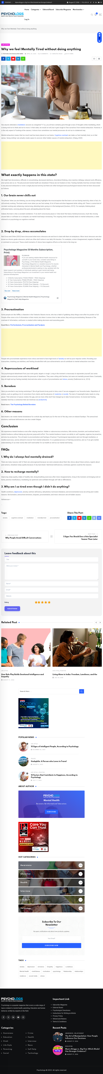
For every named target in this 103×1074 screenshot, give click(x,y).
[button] (96, 622)
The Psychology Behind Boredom (23, 404)
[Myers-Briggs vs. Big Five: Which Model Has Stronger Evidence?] (58, 1050)
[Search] (92, 14)
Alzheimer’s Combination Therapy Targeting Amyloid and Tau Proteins (35, 2)
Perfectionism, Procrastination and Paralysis (27, 325)
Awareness (69, 1033)
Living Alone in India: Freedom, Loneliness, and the (75, 674)
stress (65, 379)
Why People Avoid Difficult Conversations (23, 538)
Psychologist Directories (61, 1010)
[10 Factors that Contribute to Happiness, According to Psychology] (23, 776)
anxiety (61, 359)
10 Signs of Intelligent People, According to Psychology (55, 747)
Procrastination (55, 518)
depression (18, 492)
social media (33, 976)
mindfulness (36, 971)
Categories (35, 10)
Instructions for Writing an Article (64, 1013)
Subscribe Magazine (63, 10)
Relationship (68, 971)
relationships (79, 971)
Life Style (4, 670)
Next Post (91, 534)
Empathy (50, 967)
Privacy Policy (58, 1016)
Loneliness (69, 967)
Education (69, 1046)
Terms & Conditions (59, 1022)
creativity (58, 394)
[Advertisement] (51, 155)
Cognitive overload (61, 135)
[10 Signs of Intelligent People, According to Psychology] (23, 747)
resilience (23, 976)
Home (26, 10)
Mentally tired (41, 518)
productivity (43, 400)
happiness (59, 967)
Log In (26, 19)
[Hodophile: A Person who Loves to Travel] (23, 761)
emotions (41, 967)
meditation (22, 125)
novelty (65, 394)
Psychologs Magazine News (13, 53)
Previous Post (13, 535)
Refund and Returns (59, 1019)
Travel (33, 758)
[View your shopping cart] (95, 14)
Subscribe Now (51, 945)
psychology (57, 971)
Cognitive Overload (17, 518)
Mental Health (24, 971)
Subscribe (51, 812)
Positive (63, 670)
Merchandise (77, 10)
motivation (46, 971)
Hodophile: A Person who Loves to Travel (49, 761)
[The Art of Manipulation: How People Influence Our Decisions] (58, 1037)
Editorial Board (48, 10)
